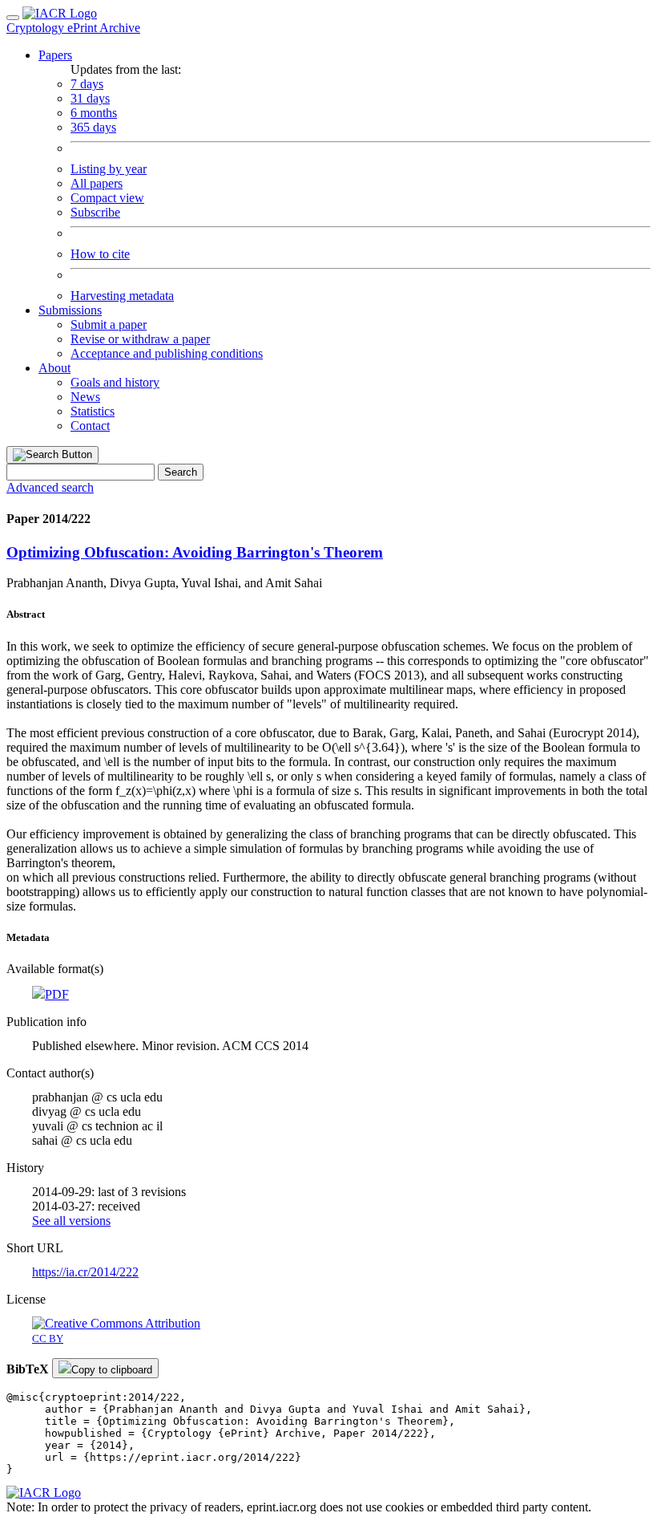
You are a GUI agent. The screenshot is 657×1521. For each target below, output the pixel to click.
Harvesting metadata (122, 295)
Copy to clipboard (111, 1370)
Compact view (107, 198)
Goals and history (115, 382)
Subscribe (95, 212)
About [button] (54, 368)
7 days (87, 84)
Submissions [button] (70, 310)
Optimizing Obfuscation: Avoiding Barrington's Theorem (194, 552)
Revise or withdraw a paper (140, 339)
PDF (57, 994)
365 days (93, 127)
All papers (97, 183)
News (85, 397)
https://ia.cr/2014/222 (85, 1272)
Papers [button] (55, 55)
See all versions (71, 1220)
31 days (90, 98)
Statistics (93, 411)
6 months (94, 113)
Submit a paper (109, 324)
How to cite (100, 254)
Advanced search (50, 487)
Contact (90, 425)
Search (180, 472)
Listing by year (109, 169)
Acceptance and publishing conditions (167, 353)
